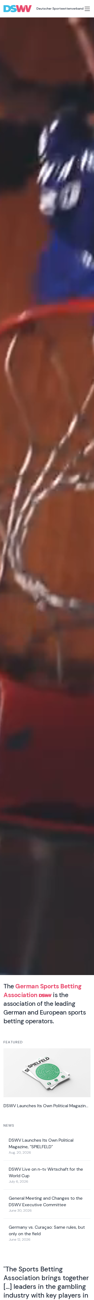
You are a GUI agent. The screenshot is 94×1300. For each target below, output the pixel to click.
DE (81, 1287)
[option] (81, 1287)
